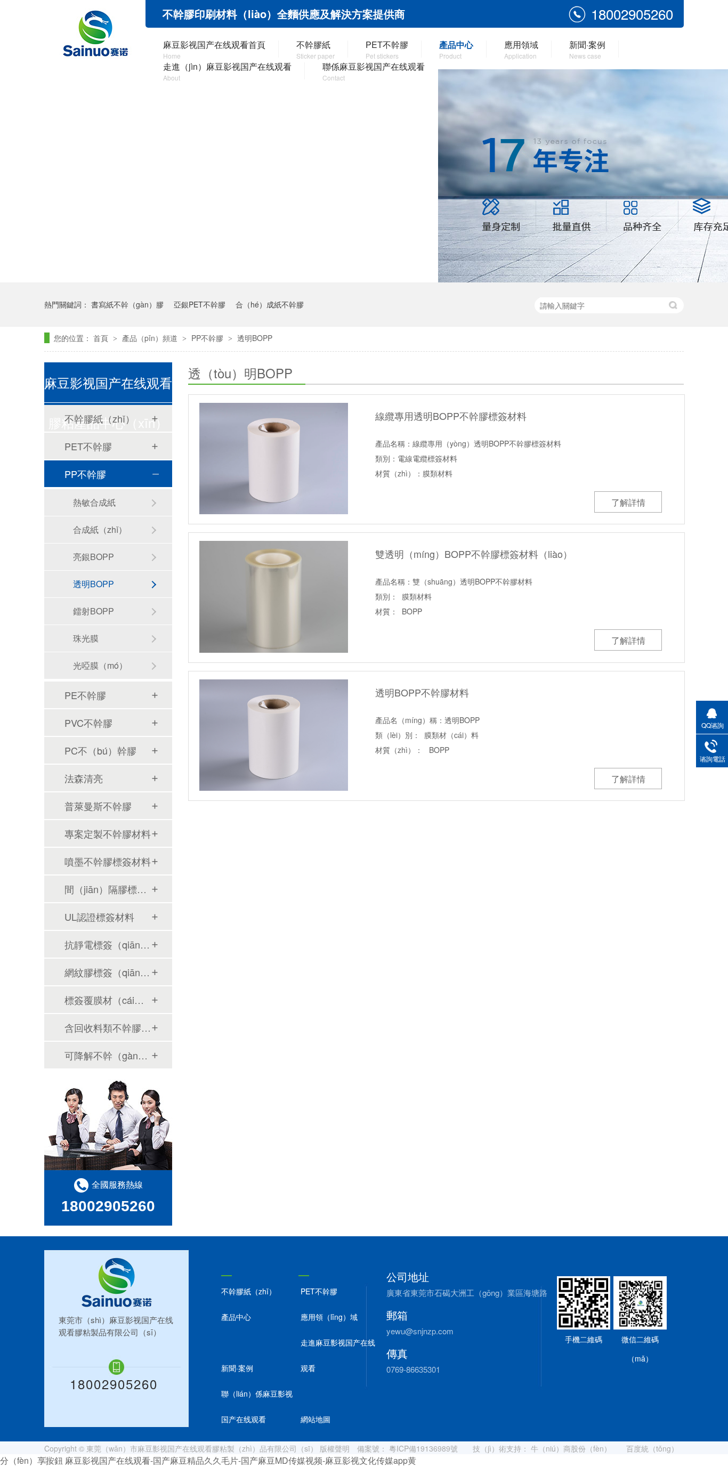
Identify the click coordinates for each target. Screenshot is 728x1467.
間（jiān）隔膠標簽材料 (107, 889)
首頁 (101, 338)
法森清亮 (83, 778)
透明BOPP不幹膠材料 (422, 692)
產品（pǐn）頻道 (151, 338)
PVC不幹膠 (88, 723)
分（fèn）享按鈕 (31, 1460)
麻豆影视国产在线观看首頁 (214, 49)
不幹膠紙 (315, 49)
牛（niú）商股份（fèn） (571, 1448)
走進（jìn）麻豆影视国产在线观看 (227, 71)
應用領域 (521, 49)
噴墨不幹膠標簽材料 (107, 861)
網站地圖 (315, 1419)
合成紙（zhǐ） (100, 529)
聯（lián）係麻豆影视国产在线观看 (257, 1406)
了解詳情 (628, 502)
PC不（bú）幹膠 (100, 750)
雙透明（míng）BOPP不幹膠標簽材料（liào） (473, 554)
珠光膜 (86, 638)
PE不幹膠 (85, 695)
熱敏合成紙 (94, 502)
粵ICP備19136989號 (423, 1448)
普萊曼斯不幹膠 (98, 806)
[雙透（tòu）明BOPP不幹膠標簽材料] (273, 596)
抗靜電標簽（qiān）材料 (107, 944)
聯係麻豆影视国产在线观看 (373, 71)
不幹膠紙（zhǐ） (99, 418)
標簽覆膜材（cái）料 (107, 1000)
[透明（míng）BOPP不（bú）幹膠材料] (273, 735)
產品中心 (456, 49)
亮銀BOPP (93, 556)
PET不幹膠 (387, 49)
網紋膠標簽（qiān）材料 (107, 972)
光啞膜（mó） (100, 665)
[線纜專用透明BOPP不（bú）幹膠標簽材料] (273, 458)
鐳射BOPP (93, 611)
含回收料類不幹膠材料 (107, 1027)
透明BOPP (254, 338)
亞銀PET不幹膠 (199, 304)
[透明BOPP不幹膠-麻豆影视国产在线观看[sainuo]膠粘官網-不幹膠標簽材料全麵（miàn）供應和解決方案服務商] (94, 34)
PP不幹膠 (208, 338)
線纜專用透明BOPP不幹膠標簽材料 (451, 416)
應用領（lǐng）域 (329, 1316)
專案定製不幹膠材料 (107, 833)
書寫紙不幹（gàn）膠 (127, 304)
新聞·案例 (587, 49)
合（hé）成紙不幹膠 (270, 304)
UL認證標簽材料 (99, 916)
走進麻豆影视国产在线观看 (338, 1355)
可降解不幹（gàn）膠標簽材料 (107, 1055)
